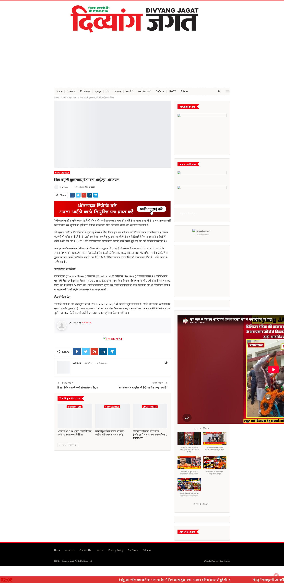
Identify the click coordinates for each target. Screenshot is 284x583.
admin (86, 323)
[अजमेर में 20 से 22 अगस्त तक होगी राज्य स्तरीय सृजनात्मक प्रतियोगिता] (75, 416)
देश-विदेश (71, 91)
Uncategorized (62, 173)
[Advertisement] (142, 60)
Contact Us (85, 550)
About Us (70, 550)
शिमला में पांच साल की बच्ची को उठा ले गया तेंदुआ (77, 387)
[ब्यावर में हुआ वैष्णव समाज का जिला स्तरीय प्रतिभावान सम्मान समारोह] (112, 416)
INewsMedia (224, 561)
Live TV (172, 91)
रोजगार (118, 91)
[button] (206, 428)
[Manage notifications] (276, 575)
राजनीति (129, 91)
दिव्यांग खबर (85, 91)
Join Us (99, 550)
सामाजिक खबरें (144, 91)
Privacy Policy (115, 550)
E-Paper (184, 91)
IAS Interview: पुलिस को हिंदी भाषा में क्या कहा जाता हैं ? (143, 387)
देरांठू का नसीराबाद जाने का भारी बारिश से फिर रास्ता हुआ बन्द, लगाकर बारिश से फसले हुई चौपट (136, 579)
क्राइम (98, 91)
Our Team (160, 91)
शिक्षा (108, 91)
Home (59, 91)
